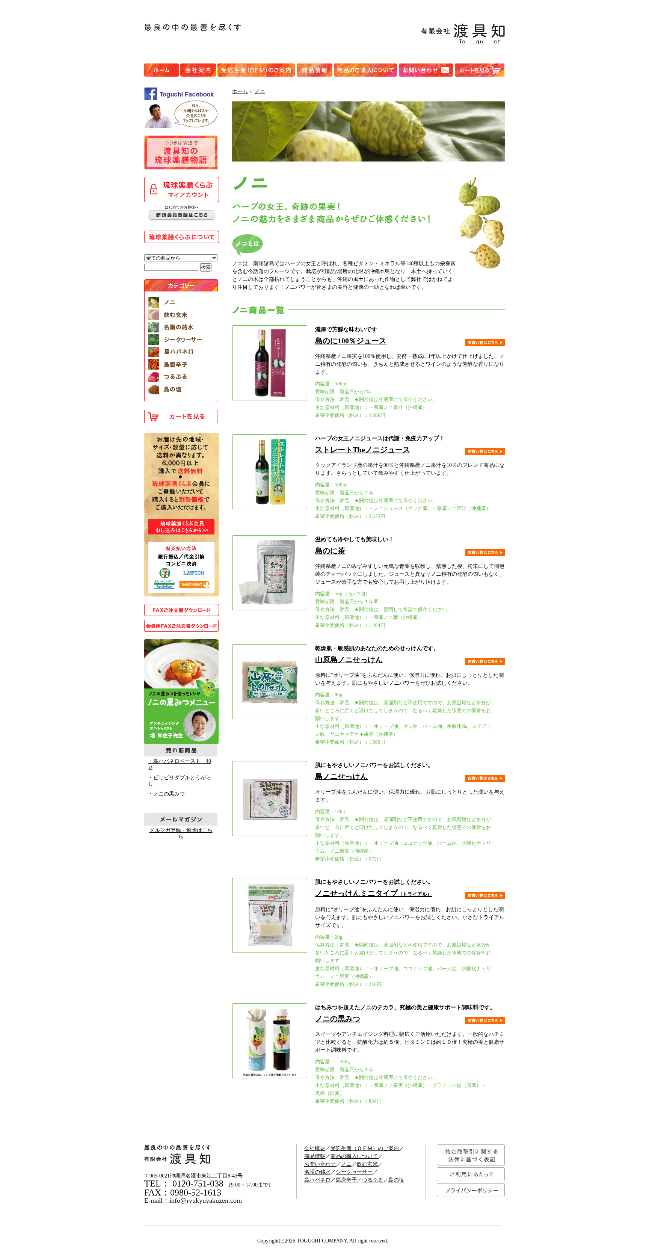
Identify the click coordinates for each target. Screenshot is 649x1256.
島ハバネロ (317, 1180)
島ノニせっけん (341, 776)
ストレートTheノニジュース (362, 449)
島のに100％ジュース (350, 341)
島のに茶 (330, 550)
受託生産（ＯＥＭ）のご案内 (365, 1148)
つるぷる (372, 1180)
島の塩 (396, 1180)
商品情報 (314, 1156)
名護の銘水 (317, 1172)
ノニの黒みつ (337, 1018)
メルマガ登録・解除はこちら (181, 833)
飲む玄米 (367, 1164)
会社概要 (314, 1148)
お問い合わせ (320, 1164)
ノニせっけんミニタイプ (373, 893)
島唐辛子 (346, 1180)
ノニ (260, 91)
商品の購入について (354, 1156)
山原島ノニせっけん (349, 659)
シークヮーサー (354, 1172)
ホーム (240, 91)
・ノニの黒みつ (166, 794)
